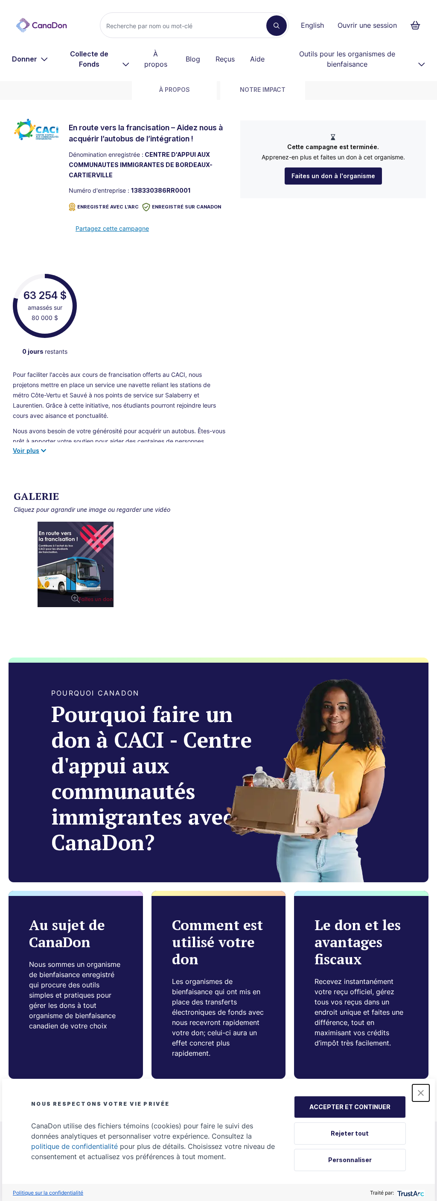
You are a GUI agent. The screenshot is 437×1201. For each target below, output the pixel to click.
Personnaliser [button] (350, 1159)
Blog (193, 59)
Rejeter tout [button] (350, 1133)
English (312, 25)
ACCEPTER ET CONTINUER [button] (349, 1106)
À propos (155, 59)
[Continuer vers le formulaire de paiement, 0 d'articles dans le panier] (418, 25)
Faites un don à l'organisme (333, 175)
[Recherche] (276, 25)
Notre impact (263, 89)
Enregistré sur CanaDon (186, 207)
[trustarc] (410, 1193)
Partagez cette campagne (112, 228)
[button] (420, 1092)
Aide (257, 59)
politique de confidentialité (74, 1146)
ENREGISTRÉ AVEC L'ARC (108, 207)
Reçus (225, 59)
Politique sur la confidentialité (48, 1192)
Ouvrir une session (367, 25)
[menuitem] (30, 59)
